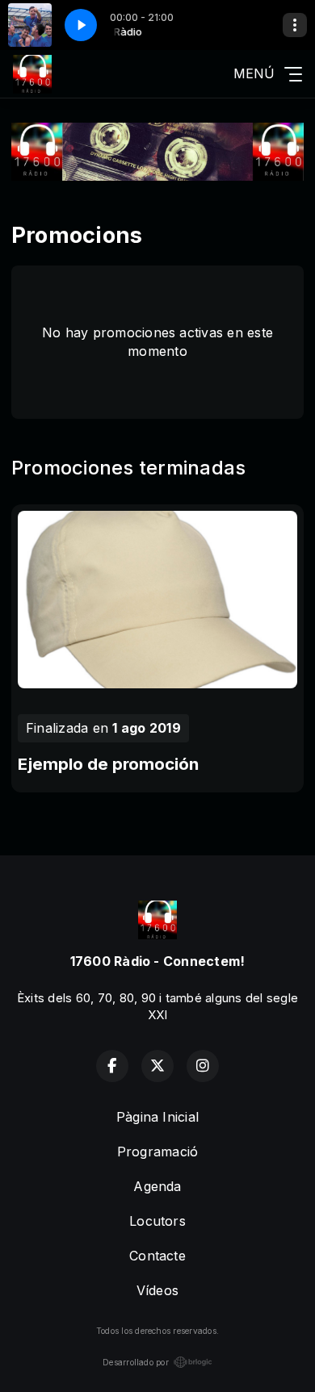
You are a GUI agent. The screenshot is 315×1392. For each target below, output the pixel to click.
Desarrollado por (136, 1362)
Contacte (157, 1256)
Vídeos (157, 1290)
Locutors (157, 1221)
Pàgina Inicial (157, 1117)
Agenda (157, 1186)
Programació (158, 1151)
